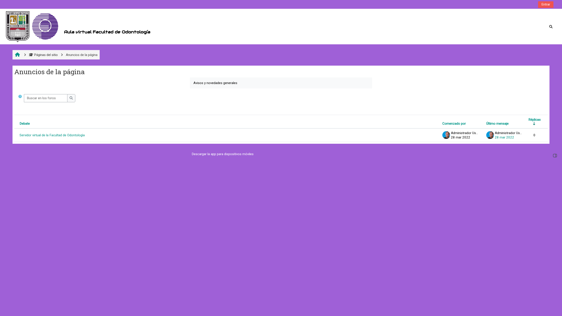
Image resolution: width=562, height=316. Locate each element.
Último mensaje (497, 124)
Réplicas (534, 120)
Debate (25, 124)
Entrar (545, 4)
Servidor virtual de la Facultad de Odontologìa (52, 135)
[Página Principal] (33, 27)
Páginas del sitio (46, 55)
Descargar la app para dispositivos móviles (223, 154)
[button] (20, 98)
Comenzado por (454, 124)
